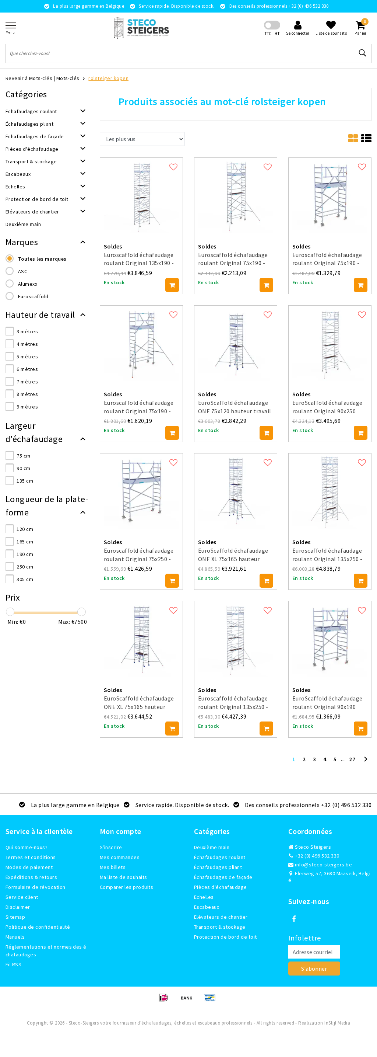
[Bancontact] (212, 1001)
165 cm (25, 541)
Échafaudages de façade (223, 877)
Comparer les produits (126, 887)
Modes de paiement (29, 867)
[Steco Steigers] (141, 28)
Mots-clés (68, 78)
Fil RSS (13, 964)
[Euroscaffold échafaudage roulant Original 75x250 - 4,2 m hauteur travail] (141, 490)
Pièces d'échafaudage (220, 887)
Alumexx (27, 284)
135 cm (25, 480)
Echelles (204, 897)
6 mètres (27, 369)
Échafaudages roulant (220, 857)
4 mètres (27, 344)
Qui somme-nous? (26, 847)
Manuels (15, 936)
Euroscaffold (33, 296)
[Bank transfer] (189, 1001)
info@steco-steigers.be (323, 864)
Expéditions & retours (31, 877)
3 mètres (27, 331)
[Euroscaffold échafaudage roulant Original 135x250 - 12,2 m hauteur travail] (329, 490)
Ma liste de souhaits (123, 877)
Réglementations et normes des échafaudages (46, 950)
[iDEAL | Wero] (165, 1001)
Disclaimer (18, 907)
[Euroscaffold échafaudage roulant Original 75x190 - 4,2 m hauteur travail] (329, 194)
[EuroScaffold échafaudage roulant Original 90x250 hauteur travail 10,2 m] (329, 342)
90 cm (23, 468)
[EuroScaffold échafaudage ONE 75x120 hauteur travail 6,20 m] (235, 342)
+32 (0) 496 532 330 (316, 855)
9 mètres (27, 406)
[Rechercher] (362, 53)
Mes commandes (120, 857)
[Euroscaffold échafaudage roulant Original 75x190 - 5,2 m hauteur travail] (141, 342)
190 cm (25, 554)
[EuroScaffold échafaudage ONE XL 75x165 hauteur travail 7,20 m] (141, 638)
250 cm (25, 566)
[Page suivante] (365, 762)
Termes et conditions (31, 857)
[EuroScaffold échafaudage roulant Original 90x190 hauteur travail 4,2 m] (329, 638)
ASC (22, 271)
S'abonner (314, 968)
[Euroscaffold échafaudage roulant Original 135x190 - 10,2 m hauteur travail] (141, 194)
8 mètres (27, 394)
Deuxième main (211, 847)
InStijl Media (337, 1023)
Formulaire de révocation (36, 887)
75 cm (23, 455)
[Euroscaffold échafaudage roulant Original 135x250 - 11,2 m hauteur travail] (235, 638)
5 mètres (27, 356)
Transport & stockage (220, 927)
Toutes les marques (42, 258)
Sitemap (15, 917)
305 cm (25, 579)
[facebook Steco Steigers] (293, 919)
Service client (22, 897)
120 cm (25, 529)
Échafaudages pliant (218, 867)
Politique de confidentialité (38, 927)
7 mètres (27, 381)
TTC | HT (272, 33)
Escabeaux (206, 907)
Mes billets (113, 867)
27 (352, 759)
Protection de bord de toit (225, 936)
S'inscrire (111, 847)
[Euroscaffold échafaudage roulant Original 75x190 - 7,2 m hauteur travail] (235, 194)
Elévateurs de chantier (221, 917)
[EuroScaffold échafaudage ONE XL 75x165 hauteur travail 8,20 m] (235, 490)
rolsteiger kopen (108, 78)
